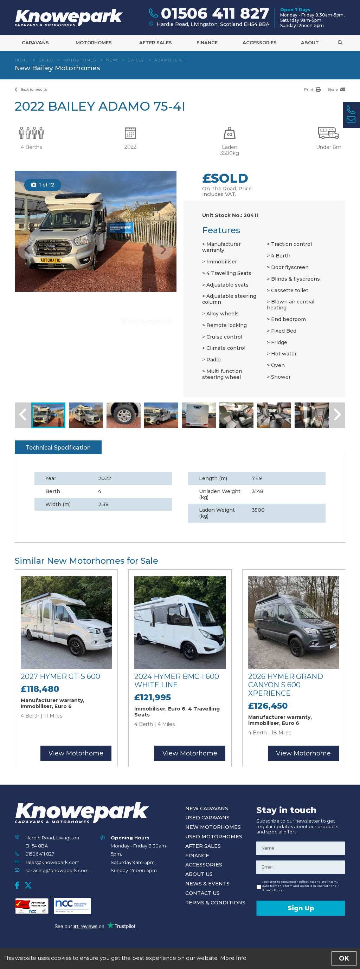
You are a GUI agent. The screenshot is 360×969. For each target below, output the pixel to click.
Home (21, 60)
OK (344, 958)
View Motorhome (76, 753)
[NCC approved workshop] (32, 906)
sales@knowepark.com (52, 862)
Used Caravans (207, 817)
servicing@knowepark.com (57, 870)
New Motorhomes (213, 827)
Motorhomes (94, 42)
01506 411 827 (39, 854)
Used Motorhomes (213, 836)
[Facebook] (17, 885)
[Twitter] (28, 885)
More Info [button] (233, 958)
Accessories (260, 42)
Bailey (136, 60)
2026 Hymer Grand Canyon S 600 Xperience (285, 685)
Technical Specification (58, 447)
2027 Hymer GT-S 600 (60, 676)
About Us (199, 874)
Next (163, 250)
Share (333, 89)
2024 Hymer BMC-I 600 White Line (176, 680)
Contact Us (202, 893)
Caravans (35, 42)
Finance (207, 42)
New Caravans (206, 808)
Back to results (33, 89)
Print (309, 89)
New (111, 60)
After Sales (155, 42)
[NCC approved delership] (72, 906)
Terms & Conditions (215, 902)
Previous (27, 250)
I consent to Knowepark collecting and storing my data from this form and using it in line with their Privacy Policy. (300, 886)
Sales (46, 60)
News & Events (207, 883)
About (310, 42)
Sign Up (301, 908)
